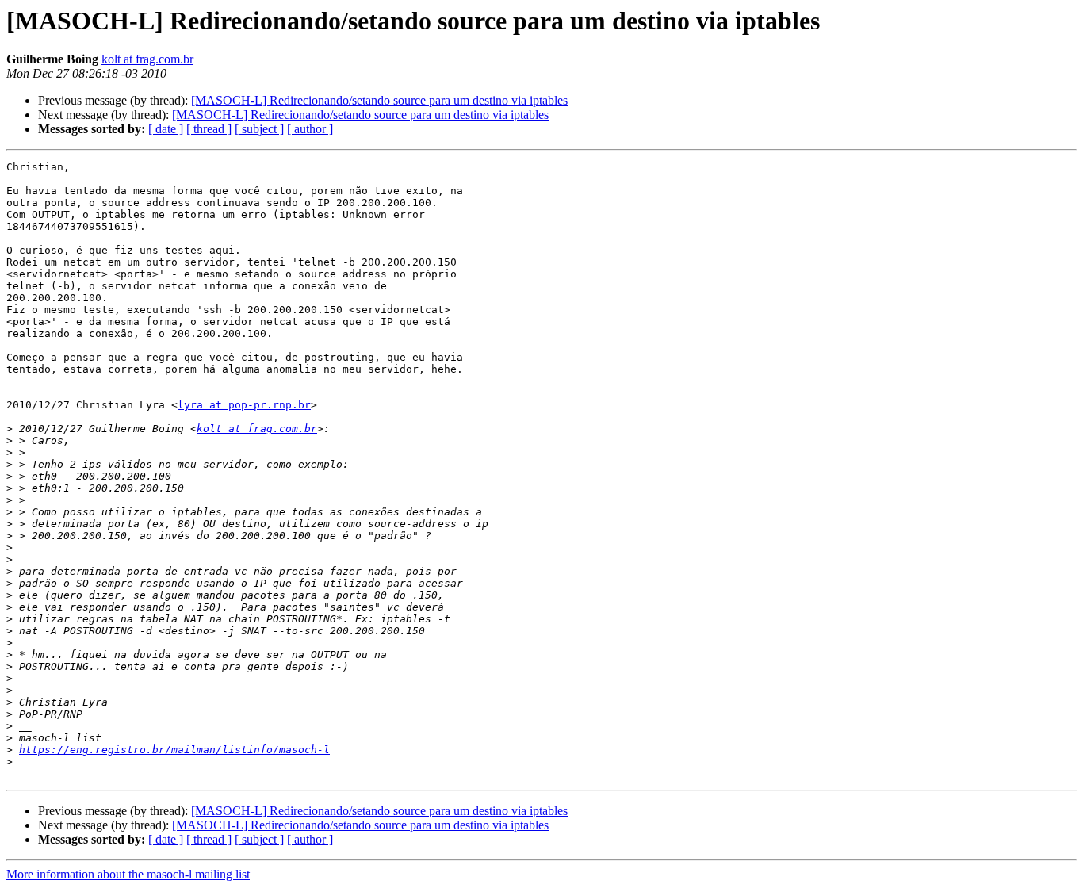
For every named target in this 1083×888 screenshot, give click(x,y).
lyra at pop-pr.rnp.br (244, 405)
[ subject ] (259, 129)
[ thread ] (209, 129)
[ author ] (310, 129)
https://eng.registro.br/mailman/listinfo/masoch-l (174, 750)
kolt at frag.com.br (147, 59)
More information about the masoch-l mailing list (128, 874)
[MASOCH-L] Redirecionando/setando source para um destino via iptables (379, 100)
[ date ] (165, 129)
